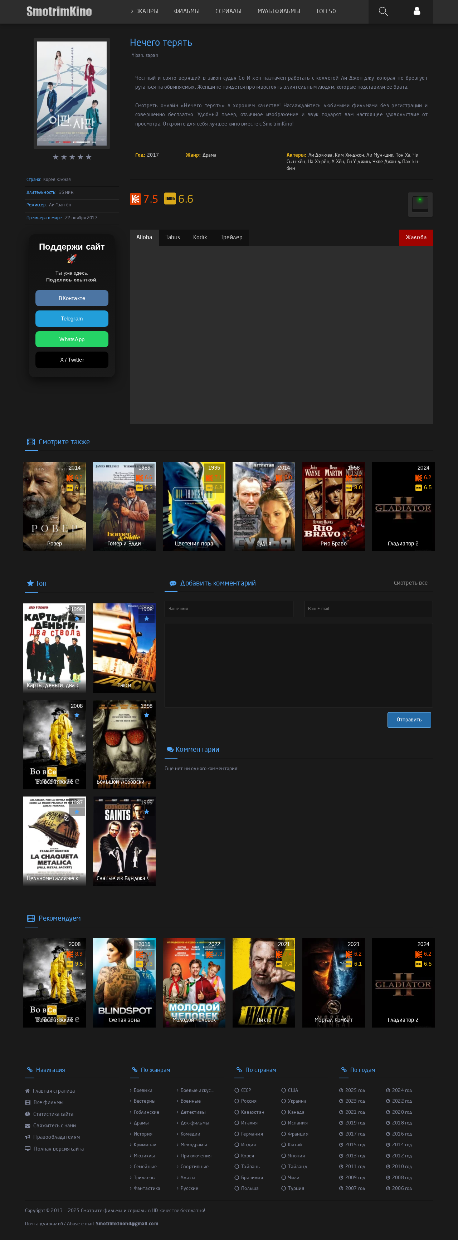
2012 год (402, 1156)
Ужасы (188, 1178)
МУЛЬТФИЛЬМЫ (279, 12)
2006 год (402, 1188)
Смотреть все (411, 583)
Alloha (144, 238)
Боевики (143, 1090)
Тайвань (250, 1167)
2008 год (402, 1178)
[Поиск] (385, 12)
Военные (191, 1101)
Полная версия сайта (58, 1149)
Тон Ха (403, 155)
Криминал (145, 1145)
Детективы (193, 1112)
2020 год (402, 1112)
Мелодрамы (194, 1145)
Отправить (409, 719)
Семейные (145, 1167)
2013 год (355, 1156)
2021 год (355, 1112)
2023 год (355, 1101)
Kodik (200, 238)
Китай (295, 1145)
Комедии (190, 1134)
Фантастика (147, 1188)
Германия (252, 1134)
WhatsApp (71, 339)
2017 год (355, 1134)
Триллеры (145, 1178)
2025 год (355, 1090)
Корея (247, 1156)
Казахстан (252, 1112)
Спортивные (195, 1167)
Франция (298, 1134)
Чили (293, 1178)
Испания (297, 1123)
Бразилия (252, 1178)
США (293, 1090)
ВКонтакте (72, 298)
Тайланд (297, 1167)
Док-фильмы (195, 1123)
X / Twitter (72, 360)
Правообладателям (56, 1137)
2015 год (355, 1145)
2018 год (402, 1123)
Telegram (72, 318)
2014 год (402, 1145)
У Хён (338, 162)
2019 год (355, 1123)
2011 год (355, 1167)
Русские (189, 1188)
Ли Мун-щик (379, 155)
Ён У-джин (358, 162)
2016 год (402, 1134)
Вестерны (145, 1101)
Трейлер (231, 238)
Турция (296, 1188)
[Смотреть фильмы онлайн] (59, 11)
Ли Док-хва (320, 155)
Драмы (141, 1123)
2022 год (402, 1101)
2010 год (402, 1167)
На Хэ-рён (319, 162)
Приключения (196, 1156)
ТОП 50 (326, 12)
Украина (297, 1101)
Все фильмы (48, 1102)
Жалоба (416, 238)
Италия (249, 1123)
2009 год (355, 1178)
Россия (249, 1101)
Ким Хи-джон (349, 155)
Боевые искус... (197, 1090)
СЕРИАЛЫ (228, 12)
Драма (210, 155)
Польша (250, 1188)
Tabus (172, 238)
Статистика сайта (52, 1114)
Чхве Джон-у (386, 162)
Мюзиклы (144, 1156)
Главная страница (53, 1091)
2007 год (355, 1188)
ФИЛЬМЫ (187, 12)
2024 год (402, 1090)
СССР (246, 1090)
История (143, 1134)
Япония (296, 1156)
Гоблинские (147, 1112)
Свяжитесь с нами (54, 1125)
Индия (248, 1145)
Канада (296, 1112)
